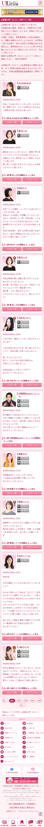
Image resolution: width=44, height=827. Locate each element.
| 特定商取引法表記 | (17, 807)
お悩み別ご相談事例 (33, 737)
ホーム (7, 723)
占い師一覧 (30, 728)
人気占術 (8, 747)
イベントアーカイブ (11, 757)
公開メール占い (10, 742)
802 (19, 701)
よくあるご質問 (10, 752)
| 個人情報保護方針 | (16, 804)
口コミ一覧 (12, 122)
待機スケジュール (11, 733)
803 (25, 701)
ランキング (30, 747)
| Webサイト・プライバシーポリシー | (22, 811)
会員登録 (30, 723)
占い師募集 (30, 757)
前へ (5, 701)
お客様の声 (8, 737)
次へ (22, 705)
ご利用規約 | (31, 804)
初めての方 (8, 728)
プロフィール (32, 122)
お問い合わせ (31, 752)
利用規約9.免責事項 (23, 71)
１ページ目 (32, 56)
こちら (16, 788)
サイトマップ (9, 761)
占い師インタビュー (33, 742)
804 (32, 701)
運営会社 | (31, 807)
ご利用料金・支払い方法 (35, 733)
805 (39, 701)
